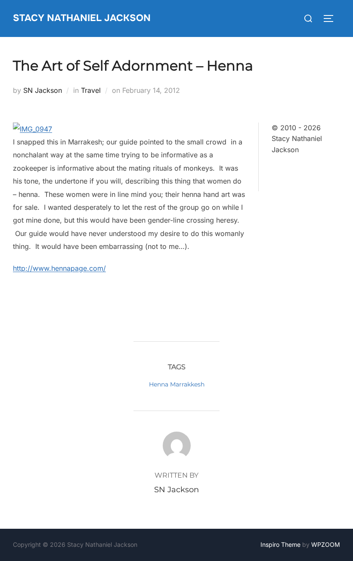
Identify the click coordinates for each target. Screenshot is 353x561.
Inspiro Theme (280, 544)
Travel (91, 90)
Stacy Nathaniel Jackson (82, 18)
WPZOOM (325, 544)
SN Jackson (42, 90)
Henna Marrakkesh (176, 384)
